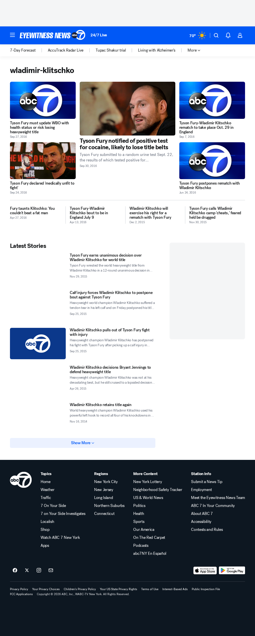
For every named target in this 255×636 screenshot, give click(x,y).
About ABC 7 (202, 514)
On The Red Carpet (149, 538)
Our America (143, 530)
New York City (106, 482)
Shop (45, 530)
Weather (48, 490)
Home (46, 482)
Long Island (103, 498)
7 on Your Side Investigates (63, 514)
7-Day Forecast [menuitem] (23, 50)
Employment (201, 490)
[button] (12, 35)
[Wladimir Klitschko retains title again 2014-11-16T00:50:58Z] (38, 418)
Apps (45, 546)
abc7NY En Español (149, 554)
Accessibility (201, 522)
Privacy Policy (19, 589)
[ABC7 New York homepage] (52, 35)
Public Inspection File (206, 589)
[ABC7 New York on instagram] (39, 570)
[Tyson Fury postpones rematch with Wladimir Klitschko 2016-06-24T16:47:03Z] (212, 160)
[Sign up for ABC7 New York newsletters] (51, 570)
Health (138, 514)
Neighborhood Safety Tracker (157, 490)
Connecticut (104, 514)
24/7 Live (98, 35)
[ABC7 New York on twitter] (27, 570)
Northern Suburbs (109, 506)
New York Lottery (147, 482)
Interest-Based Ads (175, 589)
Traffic (46, 498)
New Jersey (103, 490)
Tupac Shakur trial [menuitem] (111, 50)
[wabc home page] (21, 480)
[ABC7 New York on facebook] (15, 570)
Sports (138, 522)
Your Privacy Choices (46, 589)
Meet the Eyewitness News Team (218, 498)
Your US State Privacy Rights (118, 589)
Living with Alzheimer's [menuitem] (156, 50)
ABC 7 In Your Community (213, 506)
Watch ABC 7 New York (60, 538)
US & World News (148, 498)
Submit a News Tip (206, 482)
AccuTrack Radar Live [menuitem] (66, 50)
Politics (139, 506)
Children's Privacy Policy (80, 589)
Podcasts (140, 546)
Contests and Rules (207, 530)
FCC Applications (21, 594)
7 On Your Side (53, 506)
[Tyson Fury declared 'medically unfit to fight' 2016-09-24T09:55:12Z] (43, 160)
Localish (47, 522)
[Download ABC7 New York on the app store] (205, 570)
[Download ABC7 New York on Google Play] (232, 570)
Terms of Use (149, 589)
